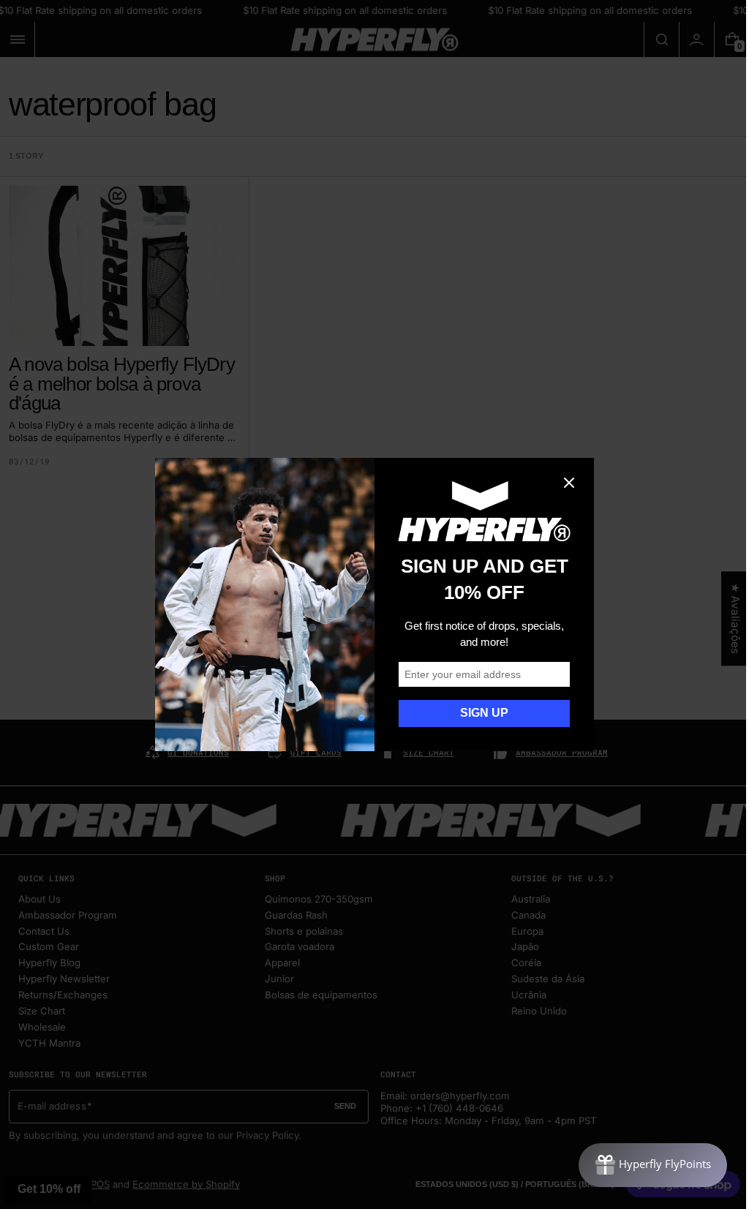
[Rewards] (642, 1165)
